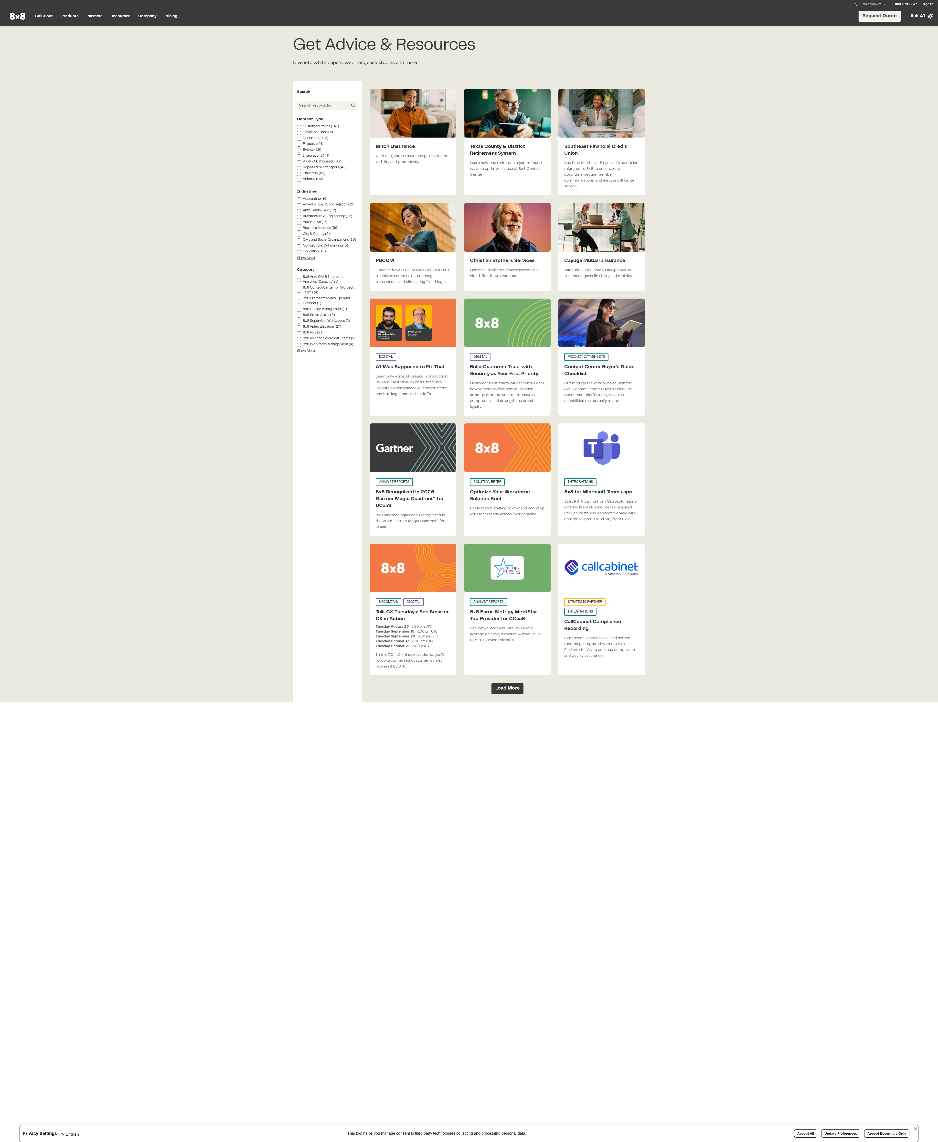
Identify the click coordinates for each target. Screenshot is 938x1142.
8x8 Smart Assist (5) (319, 315)
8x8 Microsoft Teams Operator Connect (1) (326, 301)
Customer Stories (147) (321, 126)
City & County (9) (316, 234)
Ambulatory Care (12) (319, 210)
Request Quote (880, 16)
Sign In (928, 4)
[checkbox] (299, 127)
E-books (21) (313, 144)
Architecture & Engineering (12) (327, 216)
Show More (306, 258)
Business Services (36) (321, 228)
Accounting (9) (314, 198)
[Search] (855, 4)
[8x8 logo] (18, 16)
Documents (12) (315, 138)
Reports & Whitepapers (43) (324, 167)
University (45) (314, 173)
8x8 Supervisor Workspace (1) (326, 321)
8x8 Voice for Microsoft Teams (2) (329, 338)
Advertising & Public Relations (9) (328, 204)
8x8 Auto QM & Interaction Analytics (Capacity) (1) (324, 279)
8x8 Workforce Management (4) (328, 344)
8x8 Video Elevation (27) (322, 326)
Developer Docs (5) (318, 132)
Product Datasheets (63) (322, 161)
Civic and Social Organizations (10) (329, 239)
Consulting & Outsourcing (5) (325, 245)
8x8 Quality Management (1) (325, 309)
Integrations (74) (316, 155)
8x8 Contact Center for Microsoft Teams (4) (329, 290)
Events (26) (312, 150)
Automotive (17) (315, 222)
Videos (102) (313, 179)
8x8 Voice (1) (313, 332)
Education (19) (314, 251)
